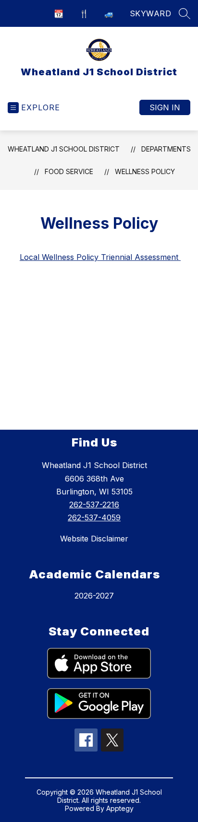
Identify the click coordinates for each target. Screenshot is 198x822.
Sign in (164, 107)
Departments (166, 149)
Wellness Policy (145, 171)
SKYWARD (151, 13)
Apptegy (120, 808)
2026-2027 (94, 595)
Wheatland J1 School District (64, 149)
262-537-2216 (94, 504)
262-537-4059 (94, 517)
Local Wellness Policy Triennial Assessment (100, 257)
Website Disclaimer (94, 538)
